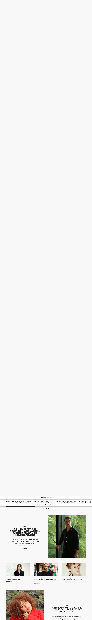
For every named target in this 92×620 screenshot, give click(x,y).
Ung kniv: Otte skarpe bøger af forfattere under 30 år (67, 610)
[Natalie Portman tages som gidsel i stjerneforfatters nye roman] (18, 569)
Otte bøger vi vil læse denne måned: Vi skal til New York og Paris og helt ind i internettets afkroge (74, 579)
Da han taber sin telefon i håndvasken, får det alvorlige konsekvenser (25, 532)
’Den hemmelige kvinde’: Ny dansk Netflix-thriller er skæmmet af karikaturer (23, 503)
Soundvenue (46, 497)
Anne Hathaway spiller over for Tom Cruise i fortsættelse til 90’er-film (67, 502)
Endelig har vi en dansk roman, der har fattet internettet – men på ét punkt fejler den (46, 579)
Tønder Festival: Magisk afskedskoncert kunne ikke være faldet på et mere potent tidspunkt (45, 503)
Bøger (25, 526)
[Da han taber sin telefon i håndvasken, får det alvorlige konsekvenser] (67, 536)
